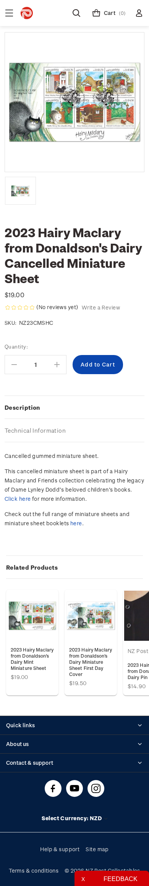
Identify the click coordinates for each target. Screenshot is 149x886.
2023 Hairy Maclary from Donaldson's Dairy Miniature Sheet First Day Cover (90, 662)
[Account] (139, 13)
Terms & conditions (33, 870)
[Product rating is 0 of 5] (20, 308)
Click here (18, 498)
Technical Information (35, 430)
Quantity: (16, 346)
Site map (97, 849)
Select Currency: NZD (72, 818)
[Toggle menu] (9, 13)
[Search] (76, 13)
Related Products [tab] (32, 567)
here (76, 523)
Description (22, 407)
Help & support (59, 849)
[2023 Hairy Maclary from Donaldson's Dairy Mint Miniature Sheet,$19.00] (32, 616)
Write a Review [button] (101, 307)
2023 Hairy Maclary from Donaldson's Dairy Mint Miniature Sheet (32, 659)
